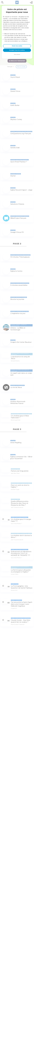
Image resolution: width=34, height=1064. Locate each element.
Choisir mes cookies (17, 46)
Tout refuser (17, 54)
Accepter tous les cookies (17, 50)
